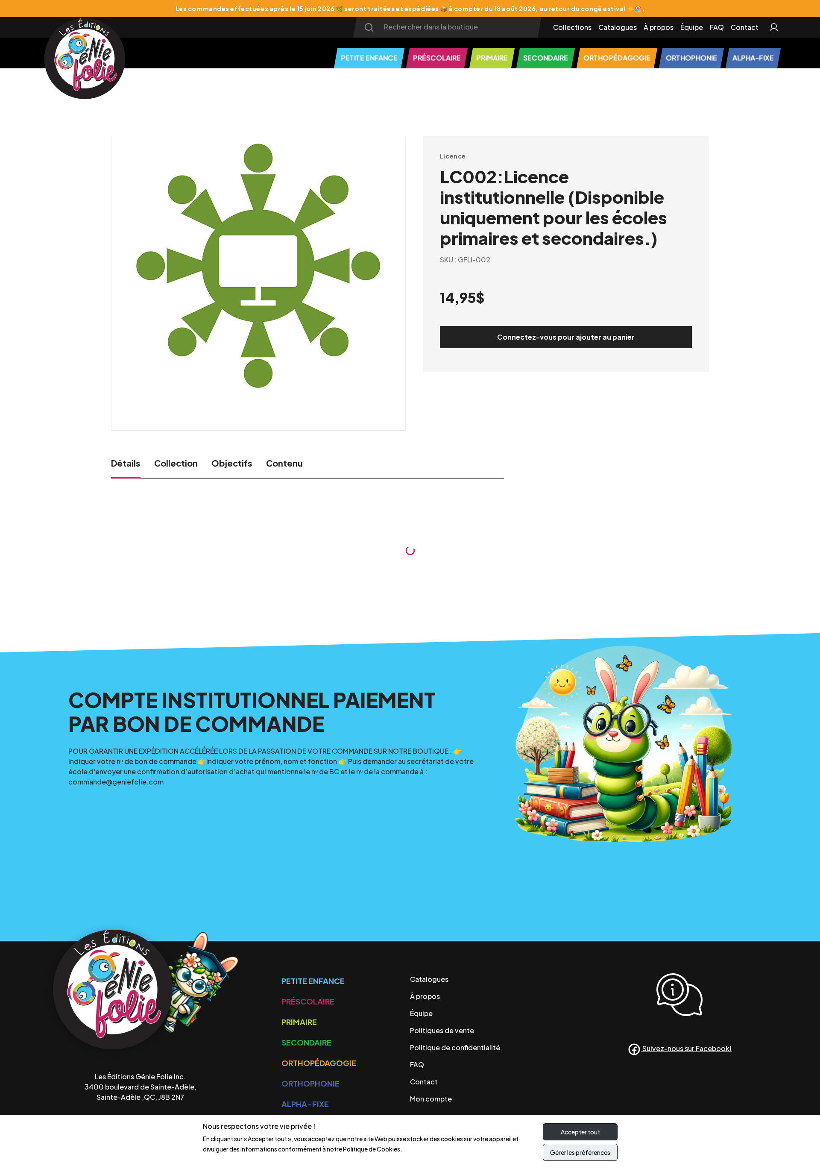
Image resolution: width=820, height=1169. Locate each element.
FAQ (717, 27)
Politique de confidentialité (455, 1047)
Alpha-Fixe (305, 1104)
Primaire (299, 1022)
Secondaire (306, 1042)
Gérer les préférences (580, 1152)
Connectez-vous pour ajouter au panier (566, 336)
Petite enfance (313, 981)
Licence (453, 156)
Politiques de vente (442, 1030)
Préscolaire (307, 1001)
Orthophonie (310, 1083)
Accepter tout (580, 1132)
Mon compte (431, 1098)
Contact (744, 27)
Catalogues (617, 27)
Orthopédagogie (318, 1063)
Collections (572, 27)
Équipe (691, 27)
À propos (659, 27)
